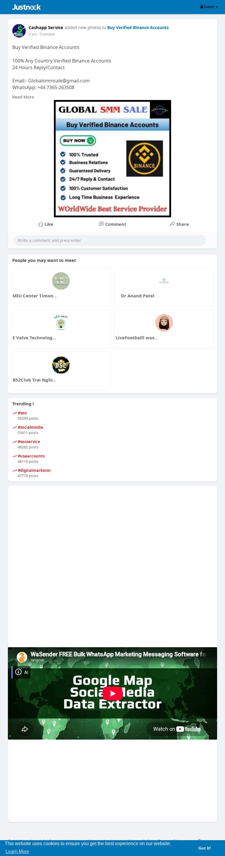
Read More (23, 97)
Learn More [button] (17, 851)
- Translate (46, 34)
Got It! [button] (204, 848)
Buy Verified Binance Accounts (138, 27)
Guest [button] (209, 6)
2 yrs (33, 34)
